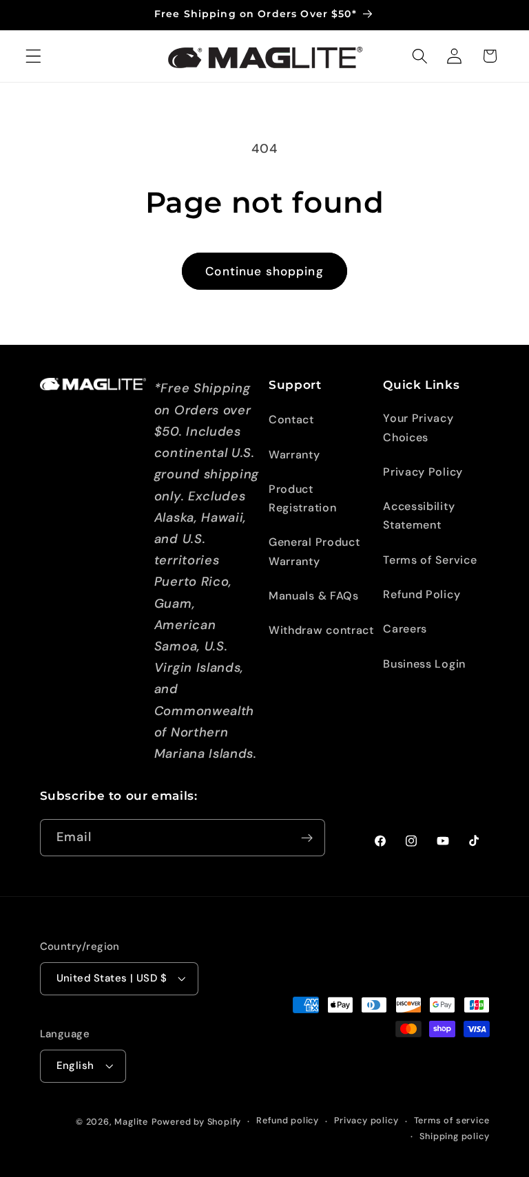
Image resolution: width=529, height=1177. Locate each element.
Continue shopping (264, 271)
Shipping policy (454, 1136)
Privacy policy (366, 1120)
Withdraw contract (321, 630)
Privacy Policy (423, 472)
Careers (405, 629)
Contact (291, 419)
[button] (33, 56)
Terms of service (452, 1120)
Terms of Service (430, 560)
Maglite (131, 1121)
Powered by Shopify (197, 1121)
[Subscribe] (306, 837)
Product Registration (302, 498)
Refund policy (287, 1120)
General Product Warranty (314, 551)
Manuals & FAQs (314, 595)
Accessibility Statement (419, 515)
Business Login (424, 664)
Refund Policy (421, 594)
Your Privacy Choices (418, 427)
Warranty (294, 454)
